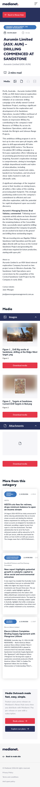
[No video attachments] (34, 81)
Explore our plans (18, 728)
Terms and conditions (10, 777)
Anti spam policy (9, 781)
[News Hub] (11, 4)
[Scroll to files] (21, 81)
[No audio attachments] (28, 81)
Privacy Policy (8, 772)
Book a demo (18, 721)
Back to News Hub (16, 14)
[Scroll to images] (15, 81)
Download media (20, 365)
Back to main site (13, 757)
